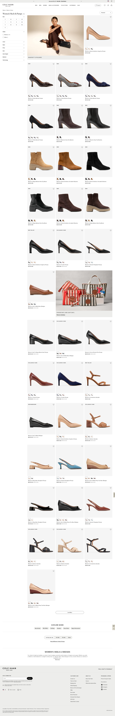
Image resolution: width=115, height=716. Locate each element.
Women (4, 10)
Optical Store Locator (74, 701)
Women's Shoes (10, 10)
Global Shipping (73, 685)
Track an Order (73, 681)
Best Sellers (45, 628)
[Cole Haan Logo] (9, 669)
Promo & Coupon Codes (106, 678)
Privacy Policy (9, 708)
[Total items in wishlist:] (105, 5)
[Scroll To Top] (113, 628)
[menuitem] (36, 5)
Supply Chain (47, 708)
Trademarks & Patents (40, 708)
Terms (35, 708)
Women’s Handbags (61, 314)
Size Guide (72, 692)
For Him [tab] (57, 637)
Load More (70, 612)
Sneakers (59, 628)
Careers (87, 681)
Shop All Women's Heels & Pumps (57, 641)
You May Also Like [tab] (49, 637)
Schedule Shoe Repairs (75, 697)
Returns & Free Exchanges (76, 687)
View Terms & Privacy (17, 681)
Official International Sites (91, 683)
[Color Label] (86, 48)
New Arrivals (37, 628)
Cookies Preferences (30, 708)
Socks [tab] (69, 637)
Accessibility (5, 708)
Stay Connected (7, 675)
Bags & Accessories (76, 628)
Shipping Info (73, 683)
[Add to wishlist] (110, 17)
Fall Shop (52, 628)
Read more (57, 659)
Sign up (29, 678)
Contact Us (72, 678)
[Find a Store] (111, 1)
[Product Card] (98, 31)
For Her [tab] (63, 637)
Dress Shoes (66, 628)
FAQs (71, 690)
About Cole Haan (89, 678)
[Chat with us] (113, 626)
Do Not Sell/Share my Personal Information (19, 708)
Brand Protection (73, 694)
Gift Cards (72, 699)
